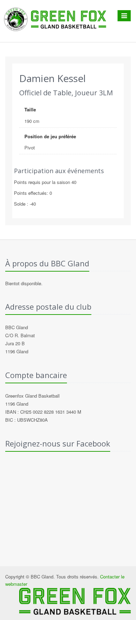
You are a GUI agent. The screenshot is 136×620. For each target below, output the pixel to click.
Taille (30, 109)
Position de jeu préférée (50, 136)
